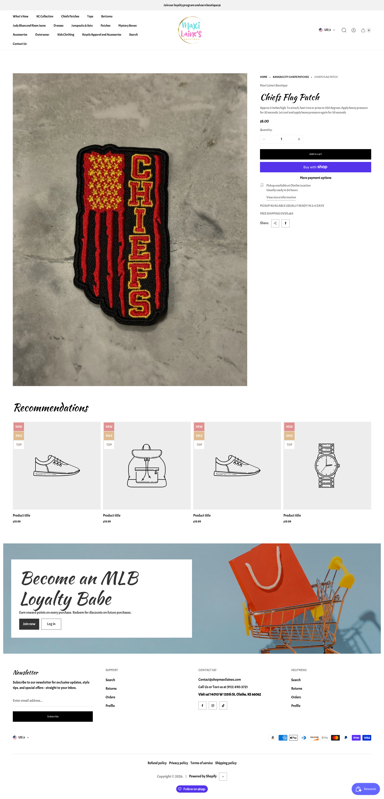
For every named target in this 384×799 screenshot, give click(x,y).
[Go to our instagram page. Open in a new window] (213, 706)
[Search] (344, 30)
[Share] (275, 223)
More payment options (315, 178)
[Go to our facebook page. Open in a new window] (202, 706)
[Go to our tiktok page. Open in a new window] (223, 706)
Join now (29, 624)
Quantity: (266, 130)
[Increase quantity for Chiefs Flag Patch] (299, 139)
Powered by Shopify (203, 776)
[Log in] (353, 30)
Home (263, 77)
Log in (51, 624)
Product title (21, 515)
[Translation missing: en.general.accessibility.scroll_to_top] (223, 777)
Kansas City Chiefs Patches (291, 77)
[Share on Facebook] (286, 223)
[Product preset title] (57, 466)
